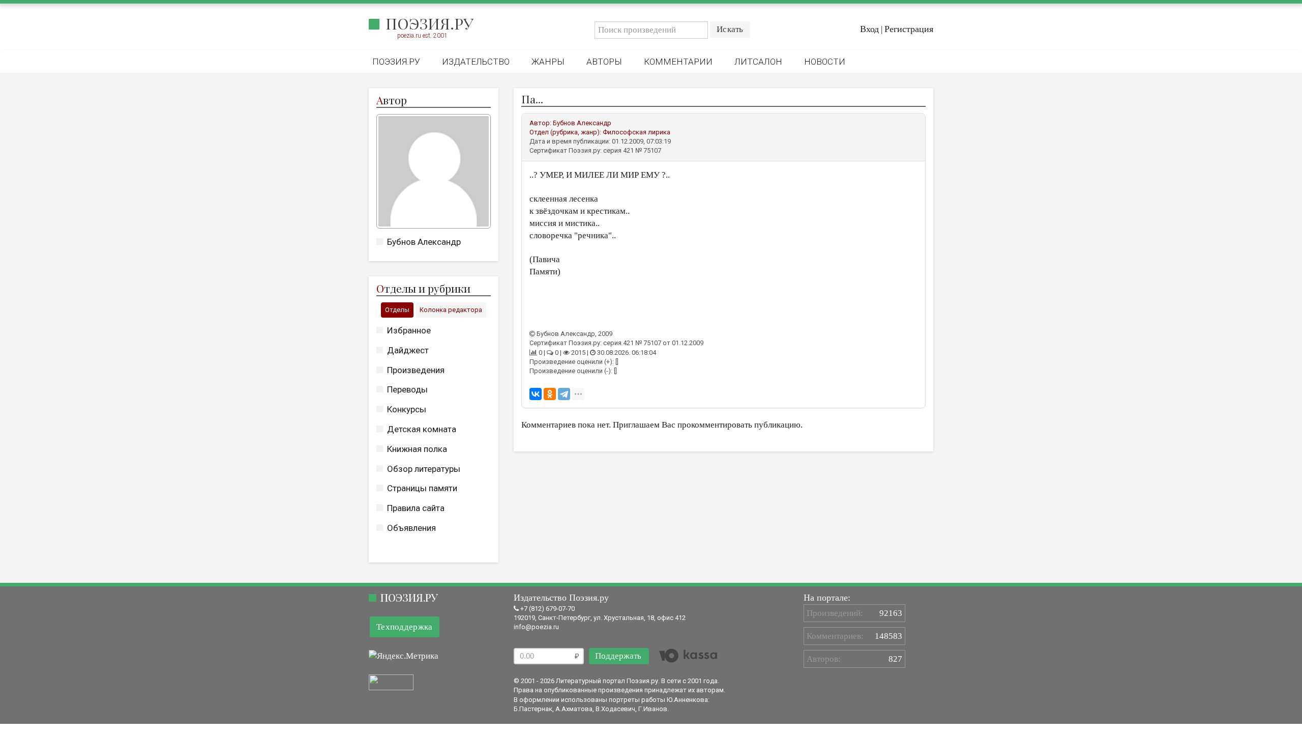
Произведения (416, 370)
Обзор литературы (423, 469)
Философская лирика (636, 132)
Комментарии (678, 62)
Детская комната (421, 429)
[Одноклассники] (550, 394)
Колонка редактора (451, 310)
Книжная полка (417, 449)
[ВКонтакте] (535, 394)
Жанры (548, 62)
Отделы (397, 310)
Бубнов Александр (424, 242)
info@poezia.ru (536, 627)
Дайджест (408, 350)
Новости (824, 62)
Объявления (411, 528)
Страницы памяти (422, 488)
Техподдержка (404, 627)
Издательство (476, 62)
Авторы (604, 62)
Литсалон (758, 62)
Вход (869, 29)
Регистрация (908, 29)
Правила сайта (416, 508)
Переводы (407, 389)
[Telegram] (564, 394)
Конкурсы (406, 409)
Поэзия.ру (430, 23)
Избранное (409, 330)
